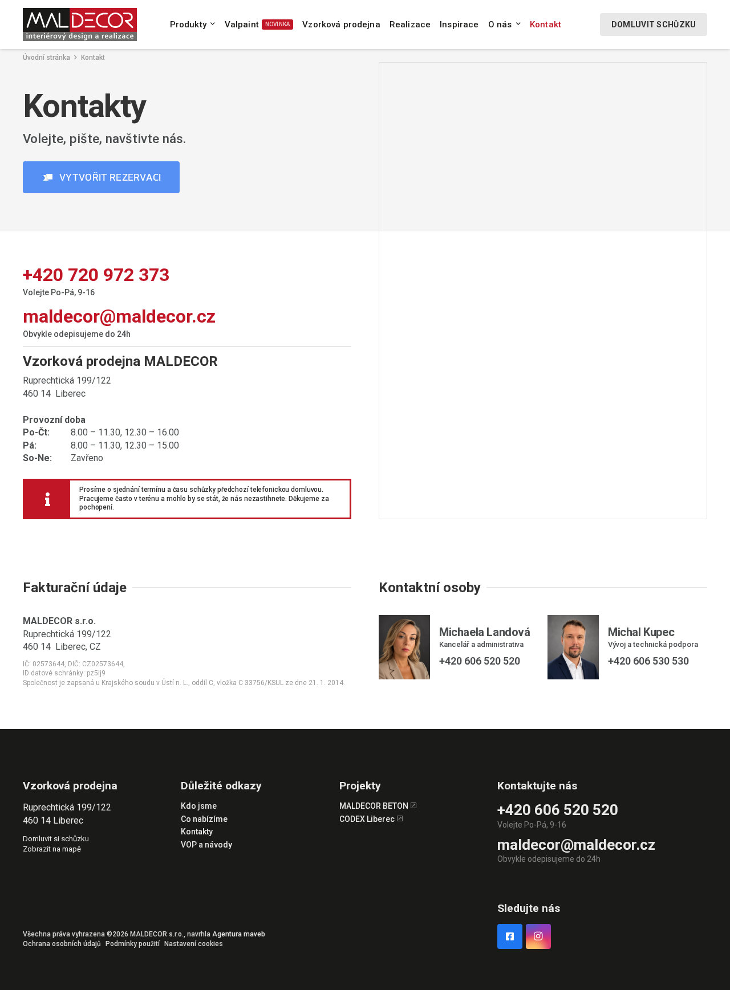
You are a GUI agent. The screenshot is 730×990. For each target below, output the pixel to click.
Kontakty (197, 831)
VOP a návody (206, 844)
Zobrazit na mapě (52, 849)
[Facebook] (509, 936)
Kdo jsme (199, 805)
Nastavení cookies (193, 944)
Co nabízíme (204, 819)
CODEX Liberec (367, 819)
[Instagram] (538, 936)
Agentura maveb (238, 934)
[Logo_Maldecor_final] (80, 24)
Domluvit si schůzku (56, 838)
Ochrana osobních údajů (62, 944)
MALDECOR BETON (374, 805)
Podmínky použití (133, 944)
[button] (212, 25)
